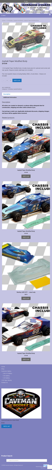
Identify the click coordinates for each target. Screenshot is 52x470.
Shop (2, 369)
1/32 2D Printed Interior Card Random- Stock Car (23, 427)
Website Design (39, 466)
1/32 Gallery (6, 375)
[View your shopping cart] (50, 15)
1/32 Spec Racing (6, 380)
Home (3, 20)
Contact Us (4, 382)
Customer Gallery (6, 371)
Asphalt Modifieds (18, 20)
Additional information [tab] (10, 97)
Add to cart (17, 80)
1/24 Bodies (9, 20)
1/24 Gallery (6, 378)
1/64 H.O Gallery (7, 373)
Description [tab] (6, 94)
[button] (47, 25)
